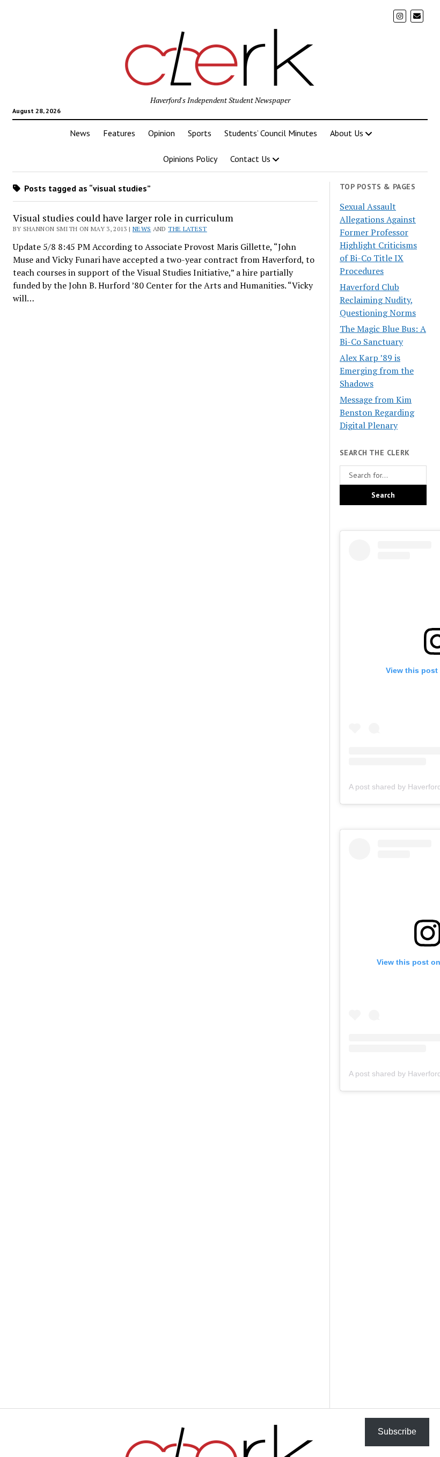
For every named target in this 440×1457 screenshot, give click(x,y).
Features (119, 133)
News (80, 133)
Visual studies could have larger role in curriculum (123, 217)
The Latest (187, 229)
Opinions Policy (190, 158)
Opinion (161, 133)
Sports (199, 133)
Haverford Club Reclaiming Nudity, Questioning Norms (378, 300)
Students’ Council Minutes (270, 133)
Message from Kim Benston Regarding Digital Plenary (377, 412)
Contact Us (250, 158)
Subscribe (397, 1431)
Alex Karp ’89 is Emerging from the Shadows (377, 370)
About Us (346, 133)
